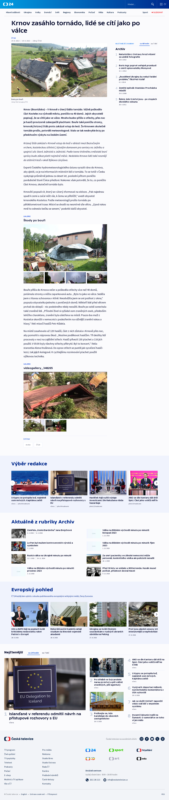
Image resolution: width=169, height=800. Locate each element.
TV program (9, 750)
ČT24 (13, 38)
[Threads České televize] (163, 739)
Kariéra (45, 771)
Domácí (47, 12)
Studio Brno (47, 758)
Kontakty (46, 783)
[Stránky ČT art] (114, 758)
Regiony (67, 12)
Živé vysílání (9, 754)
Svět (57, 12)
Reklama (46, 754)
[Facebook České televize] (147, 739)
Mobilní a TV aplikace (13, 779)
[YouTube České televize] (152, 739)
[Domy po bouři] (59, 70)
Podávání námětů (50, 775)
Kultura (110, 12)
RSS (163, 794)
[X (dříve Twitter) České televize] (157, 739)
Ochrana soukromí (37, 794)
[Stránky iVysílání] (144, 750)
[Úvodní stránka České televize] (19, 739)
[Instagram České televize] (141, 739)
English (24, 794)
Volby (38, 12)
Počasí (92, 12)
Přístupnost (52, 794)
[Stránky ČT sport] (116, 750)
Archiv (28, 445)
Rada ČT (46, 766)
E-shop (7, 775)
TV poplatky (9, 758)
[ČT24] (8, 4)
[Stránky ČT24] (91, 750)
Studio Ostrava (49, 762)
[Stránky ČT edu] (141, 758)
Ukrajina (28, 12)
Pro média (46, 750)
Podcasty (122, 12)
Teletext (8, 762)
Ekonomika (79, 12)
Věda (100, 12)
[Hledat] (152, 4)
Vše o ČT (8, 783)
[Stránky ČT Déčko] (90, 758)
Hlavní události (13, 12)
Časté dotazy (48, 779)
